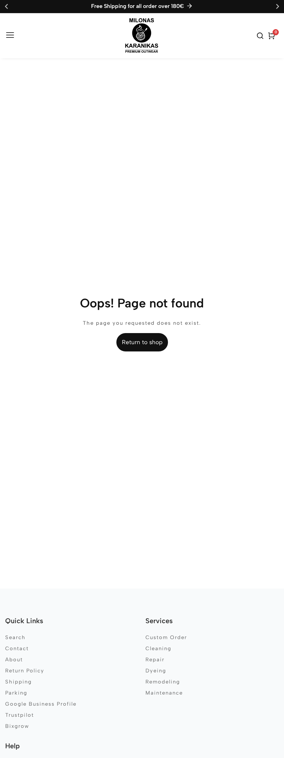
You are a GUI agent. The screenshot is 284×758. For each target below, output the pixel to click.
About (14, 659)
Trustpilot (19, 715)
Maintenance (164, 693)
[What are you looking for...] (261, 36)
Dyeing (155, 671)
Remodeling (162, 682)
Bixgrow (17, 726)
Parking (16, 693)
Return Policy (24, 671)
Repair (155, 659)
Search (15, 637)
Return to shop (142, 342)
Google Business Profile (41, 704)
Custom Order (166, 637)
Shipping (18, 682)
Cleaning (158, 648)
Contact (17, 648)
